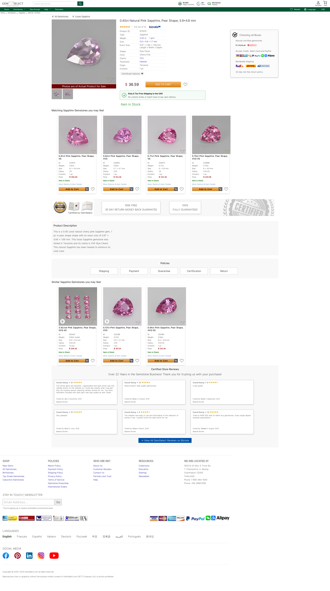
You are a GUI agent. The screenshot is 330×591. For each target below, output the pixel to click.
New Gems (8, 465)
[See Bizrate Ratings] (155, 27)
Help (47, 9)
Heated (143, 61)
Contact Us (98, 472)
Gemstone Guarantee (58, 483)
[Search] (80, 3)
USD (323, 9)
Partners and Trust (102, 476)
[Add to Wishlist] (185, 84)
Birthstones (8, 472)
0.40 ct (143, 38)
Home (6, 9)
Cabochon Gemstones (13, 479)
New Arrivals (35, 9)
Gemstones (19, 9)
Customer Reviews (102, 469)
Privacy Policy (55, 476)
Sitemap (143, 472)
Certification (194, 271)
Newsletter (144, 476)
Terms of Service (56, 479)
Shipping (104, 271)
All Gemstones (9, 469)
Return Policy (54, 465)
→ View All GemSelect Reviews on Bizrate (165, 440)
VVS (142, 58)
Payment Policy (55, 469)
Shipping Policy (55, 472)
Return (224, 271)
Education (59, 9)
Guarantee (164, 271)
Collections (144, 465)
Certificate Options (131, 74)
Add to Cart (163, 84)
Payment (134, 271)
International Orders (57, 486)
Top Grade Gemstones (13, 476)
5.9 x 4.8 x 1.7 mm (148, 41)
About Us (97, 465)
